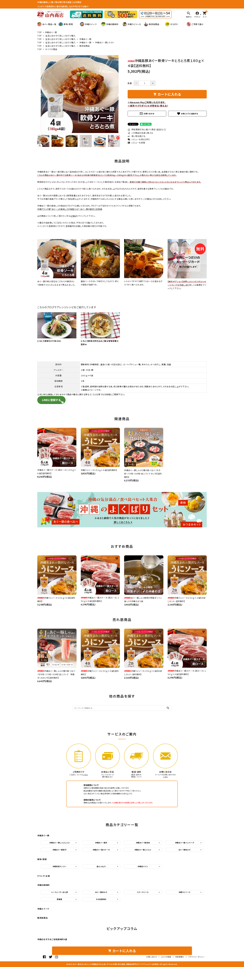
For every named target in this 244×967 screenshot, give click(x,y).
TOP (39, 32)
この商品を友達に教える (140, 132)
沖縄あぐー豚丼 (101, 842)
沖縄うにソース (134, 24)
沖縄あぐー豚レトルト (104, 42)
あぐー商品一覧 (49, 24)
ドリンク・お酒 (43, 875)
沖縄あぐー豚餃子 (60, 849)
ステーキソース (143, 892)
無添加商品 (154, 24)
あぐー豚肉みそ (184, 849)
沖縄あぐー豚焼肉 (143, 842)
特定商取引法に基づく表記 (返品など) (147, 129)
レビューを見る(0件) (139, 139)
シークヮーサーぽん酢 (59, 892)
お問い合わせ (147, 113)
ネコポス (174, 24)
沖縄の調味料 (112, 24)
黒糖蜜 (59, 899)
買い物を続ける (137, 136)
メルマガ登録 (166, 957)
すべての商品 (51, 49)
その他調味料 (101, 899)
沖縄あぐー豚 (51, 32)
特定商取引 (179, 957)
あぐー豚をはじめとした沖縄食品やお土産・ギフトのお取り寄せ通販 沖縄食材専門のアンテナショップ (112, 964)
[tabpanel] (79, 94)
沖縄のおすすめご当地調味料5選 (52, 939)
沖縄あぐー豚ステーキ (101, 849)
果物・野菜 (68, 24)
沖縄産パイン (143, 866)
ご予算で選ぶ (197, 24)
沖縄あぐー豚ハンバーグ (184, 842)
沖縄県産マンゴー (60, 866)
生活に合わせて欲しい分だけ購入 (60, 35)
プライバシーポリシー (196, 957)
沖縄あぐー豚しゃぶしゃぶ (59, 842)
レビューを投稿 (136, 142)
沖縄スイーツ (91, 24)
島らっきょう (101, 866)
